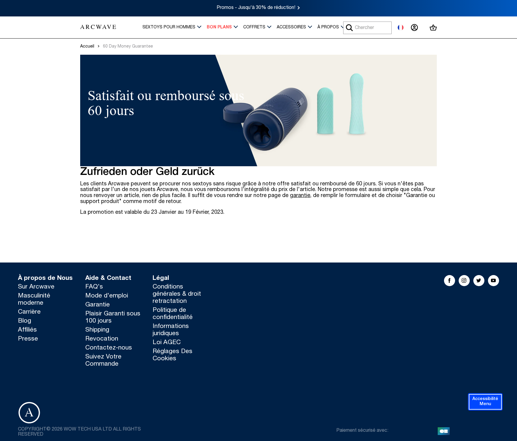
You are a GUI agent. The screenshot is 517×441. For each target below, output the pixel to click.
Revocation (101, 339)
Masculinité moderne (34, 299)
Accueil (87, 47)
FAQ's (94, 287)
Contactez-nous (108, 348)
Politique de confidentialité (173, 314)
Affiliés (27, 330)
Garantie (97, 305)
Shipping (97, 330)
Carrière (29, 312)
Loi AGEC (167, 343)
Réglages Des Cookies (172, 355)
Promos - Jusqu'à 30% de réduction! (256, 8)
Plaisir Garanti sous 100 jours (112, 317)
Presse (28, 339)
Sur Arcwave (36, 287)
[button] (485, 402)
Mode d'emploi (106, 296)
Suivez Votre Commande (103, 360)
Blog (24, 321)
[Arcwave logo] (98, 27)
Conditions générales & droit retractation (177, 294)
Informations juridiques (171, 330)
